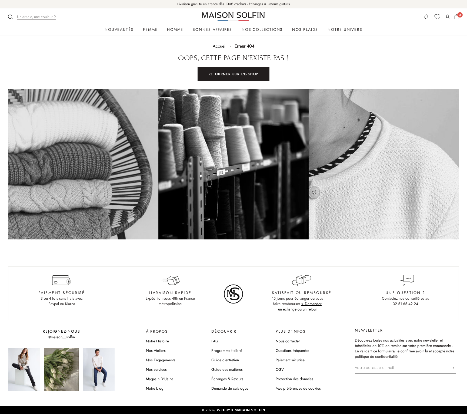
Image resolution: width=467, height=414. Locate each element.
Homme (175, 29)
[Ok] (450, 367)
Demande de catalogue (229, 388)
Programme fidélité (226, 350)
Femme (150, 29)
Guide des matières (227, 369)
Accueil (219, 46)
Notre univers (345, 29)
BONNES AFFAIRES (212, 29)
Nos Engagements (160, 360)
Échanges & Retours (227, 379)
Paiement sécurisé (290, 360)
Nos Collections (262, 29)
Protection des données (294, 379)
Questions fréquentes (292, 350)
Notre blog (155, 388)
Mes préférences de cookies (298, 388)
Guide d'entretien (225, 360)
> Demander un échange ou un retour (300, 306)
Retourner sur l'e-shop (234, 74)
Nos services (156, 369)
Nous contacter (288, 341)
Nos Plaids (305, 29)
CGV (280, 369)
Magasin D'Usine (159, 379)
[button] (32, 17)
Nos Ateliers (156, 350)
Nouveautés (119, 29)
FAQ (214, 341)
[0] (457, 16)
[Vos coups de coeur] (437, 16)
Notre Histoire (157, 341)
